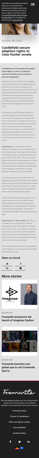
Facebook (10, 441)
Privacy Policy (19, 411)
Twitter (19, 441)
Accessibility (19, 428)
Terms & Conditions (19, 416)
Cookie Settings (17, 20)
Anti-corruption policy (19, 422)
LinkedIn (28, 441)
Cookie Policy (19, 433)
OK (33, 4)
